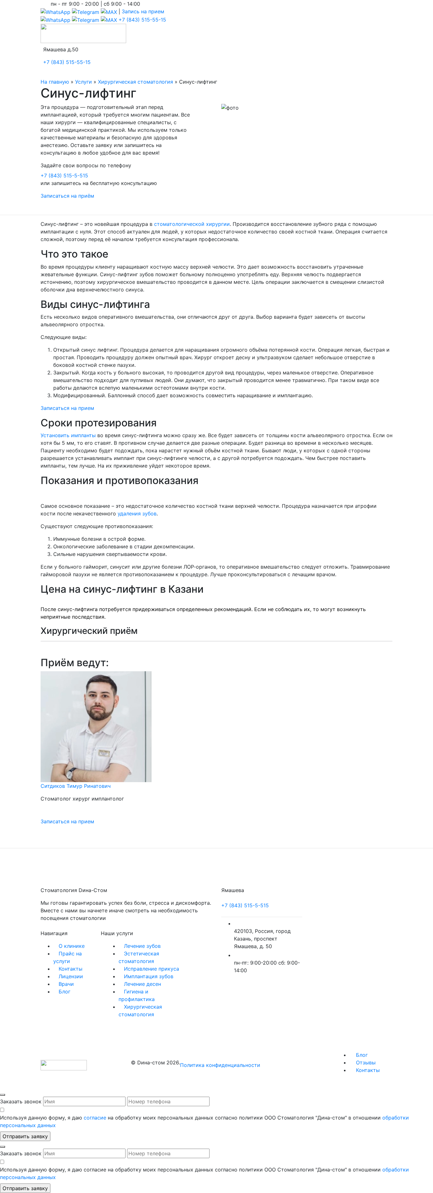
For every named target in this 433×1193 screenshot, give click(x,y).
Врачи (66, 984)
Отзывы (365, 1062)
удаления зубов (137, 513)
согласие (95, 1117)
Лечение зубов (142, 946)
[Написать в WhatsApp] (55, 11)
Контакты (70, 969)
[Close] (2, 1095)
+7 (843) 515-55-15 (142, 19)
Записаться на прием (67, 408)
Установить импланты (68, 435)
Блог (64, 991)
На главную (55, 82)
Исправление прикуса (151, 969)
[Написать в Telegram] (85, 11)
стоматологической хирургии (192, 224)
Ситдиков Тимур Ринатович (76, 786)
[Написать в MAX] (109, 11)
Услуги (83, 82)
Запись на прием (143, 11)
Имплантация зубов (148, 976)
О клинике (72, 946)
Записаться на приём (67, 196)
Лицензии (71, 976)
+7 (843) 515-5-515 (64, 175)
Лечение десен (142, 984)
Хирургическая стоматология (135, 82)
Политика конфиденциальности (220, 1065)
